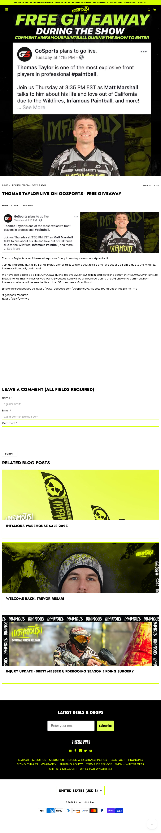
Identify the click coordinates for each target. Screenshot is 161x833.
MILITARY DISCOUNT (63, 769)
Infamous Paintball (14, 268)
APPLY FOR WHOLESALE (96, 769)
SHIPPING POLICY (71, 764)
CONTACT (117, 760)
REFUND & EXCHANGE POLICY (87, 760)
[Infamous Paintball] (80, 9)
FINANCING (135, 760)
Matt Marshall (56, 264)
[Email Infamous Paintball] (70, 751)
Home (5, 185)
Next (156, 186)
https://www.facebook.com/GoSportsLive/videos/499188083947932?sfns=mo (86, 288)
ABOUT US (39, 760)
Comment (9, 423)
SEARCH (23, 760)
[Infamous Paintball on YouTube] (90, 751)
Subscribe (105, 726)
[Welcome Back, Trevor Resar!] (80, 568)
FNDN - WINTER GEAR (129, 764)
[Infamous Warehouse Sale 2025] (80, 495)
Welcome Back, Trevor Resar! (35, 598)
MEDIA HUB (56, 760)
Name (7, 398)
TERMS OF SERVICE (99, 764)
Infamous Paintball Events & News (29, 185)
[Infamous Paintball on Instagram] (80, 751)
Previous (147, 186)
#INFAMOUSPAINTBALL (141, 275)
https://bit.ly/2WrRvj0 (15, 299)
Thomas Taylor (12, 258)
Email (6, 410)
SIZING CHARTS (27, 764)
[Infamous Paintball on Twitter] (85, 751)
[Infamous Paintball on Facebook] (75, 751)
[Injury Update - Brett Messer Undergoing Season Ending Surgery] (80, 640)
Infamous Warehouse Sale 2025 (37, 525)
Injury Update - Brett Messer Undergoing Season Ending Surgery (70, 671)
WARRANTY (49, 764)
